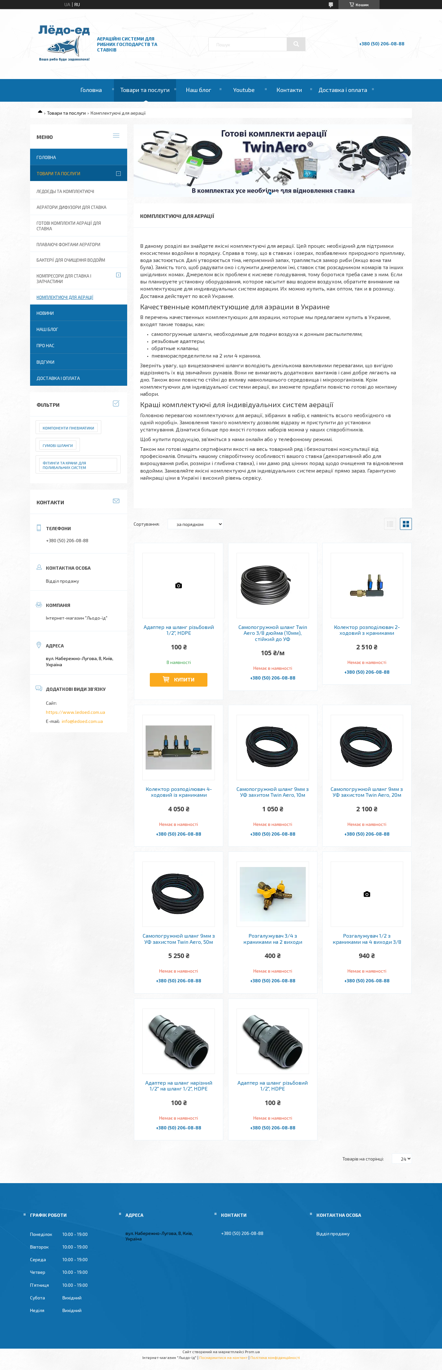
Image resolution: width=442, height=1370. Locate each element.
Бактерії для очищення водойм (71, 260)
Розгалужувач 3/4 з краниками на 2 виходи (272, 938)
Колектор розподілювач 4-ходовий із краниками (179, 792)
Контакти (289, 89)
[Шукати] (296, 44)
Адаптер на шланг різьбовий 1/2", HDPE (179, 630)
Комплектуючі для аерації (65, 297)
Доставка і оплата (342, 89)
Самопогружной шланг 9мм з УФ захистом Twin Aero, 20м (367, 792)
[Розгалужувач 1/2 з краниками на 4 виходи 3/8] (367, 894)
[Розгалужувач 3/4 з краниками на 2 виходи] (273, 894)
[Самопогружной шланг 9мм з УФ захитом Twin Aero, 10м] (273, 747)
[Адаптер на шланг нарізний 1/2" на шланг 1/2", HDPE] (178, 1041)
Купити (184, 679)
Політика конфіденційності (275, 1357)
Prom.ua (252, 1351)
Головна (91, 89)
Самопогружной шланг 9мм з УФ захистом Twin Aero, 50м (179, 938)
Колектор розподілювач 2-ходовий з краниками (367, 630)
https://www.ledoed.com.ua (75, 712)
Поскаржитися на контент (223, 1357)
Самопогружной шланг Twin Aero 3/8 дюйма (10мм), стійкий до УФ (272, 633)
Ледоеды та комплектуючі (65, 191)
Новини (45, 313)
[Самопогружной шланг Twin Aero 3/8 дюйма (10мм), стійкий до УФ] (273, 585)
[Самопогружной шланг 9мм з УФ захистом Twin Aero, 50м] (178, 894)
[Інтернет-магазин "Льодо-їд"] (64, 61)
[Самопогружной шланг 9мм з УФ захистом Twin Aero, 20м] (367, 747)
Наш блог (198, 89)
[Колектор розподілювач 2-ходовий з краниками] (367, 585)
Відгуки (45, 362)
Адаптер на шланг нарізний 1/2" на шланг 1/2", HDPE (178, 1085)
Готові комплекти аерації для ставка (69, 226)
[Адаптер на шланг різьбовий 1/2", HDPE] (178, 585)
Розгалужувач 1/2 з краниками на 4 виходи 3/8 (367, 938)
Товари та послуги (145, 89)
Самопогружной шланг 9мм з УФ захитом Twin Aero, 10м (273, 792)
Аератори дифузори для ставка (71, 207)
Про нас (45, 345)
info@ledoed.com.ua (82, 721)
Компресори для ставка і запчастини (64, 278)
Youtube (244, 89)
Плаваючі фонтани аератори (68, 244)
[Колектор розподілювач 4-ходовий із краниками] (178, 747)
